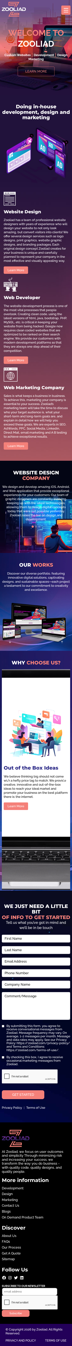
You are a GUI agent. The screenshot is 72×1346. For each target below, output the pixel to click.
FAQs (6, 1241)
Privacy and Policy (21, 1340)
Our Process (11, 1247)
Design (7, 1194)
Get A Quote (11, 1253)
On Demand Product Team (22, 1217)
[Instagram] (10, 1278)
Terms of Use (35, 1107)
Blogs (6, 1211)
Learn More (16, 808)
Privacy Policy (12, 1107)
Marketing (10, 1200)
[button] (33, 526)
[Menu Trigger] (66, 10)
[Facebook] (4, 1278)
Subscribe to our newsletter (23, 1286)
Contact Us (10, 1205)
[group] (36, 503)
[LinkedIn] (22, 1278)
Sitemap (8, 1259)
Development (12, 1188)
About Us (9, 1236)
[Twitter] (16, 1278)
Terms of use (55, 1340)
